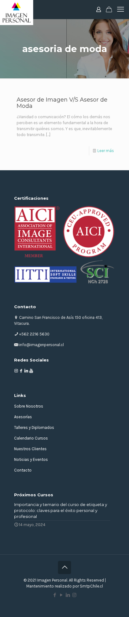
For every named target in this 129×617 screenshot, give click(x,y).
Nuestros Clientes (30, 448)
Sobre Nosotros (28, 406)
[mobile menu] (120, 9)
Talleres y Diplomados (34, 427)
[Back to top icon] (64, 567)
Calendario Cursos (31, 438)
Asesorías (23, 416)
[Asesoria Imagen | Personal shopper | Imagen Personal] (16, 9)
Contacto (23, 470)
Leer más (105, 150)
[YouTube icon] (61, 595)
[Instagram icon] (74, 595)
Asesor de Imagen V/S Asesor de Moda (62, 102)
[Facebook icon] (54, 595)
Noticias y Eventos (31, 459)
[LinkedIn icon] (67, 595)
